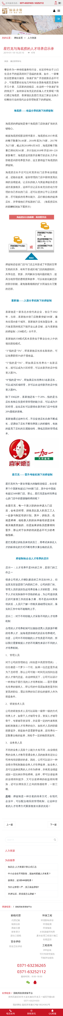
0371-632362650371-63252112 (31, 968)
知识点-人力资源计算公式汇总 (22, 866)
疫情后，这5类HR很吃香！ (20, 880)
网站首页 (18, 37)
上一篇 (9, 824)
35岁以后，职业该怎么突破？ (22, 893)
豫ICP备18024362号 (40, 1004)
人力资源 (32, 37)
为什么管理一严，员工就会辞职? (23, 887)
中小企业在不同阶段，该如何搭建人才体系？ (29, 873)
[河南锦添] (13, 10)
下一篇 (53, 824)
